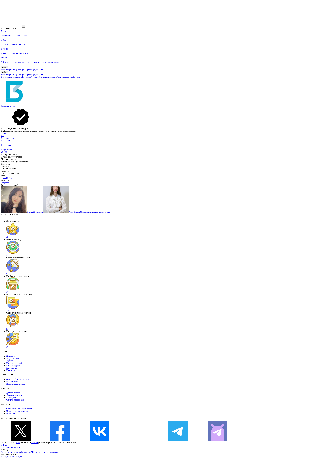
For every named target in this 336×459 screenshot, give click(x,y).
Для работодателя (14, 395)
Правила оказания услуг (17, 411)
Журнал (76, 77)
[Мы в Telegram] (178, 440)
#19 (7, 292)
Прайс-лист (11, 413)
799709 (34, 442)
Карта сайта (11, 368)
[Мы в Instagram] (139, 440)
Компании (52, 77)
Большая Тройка (8, 106)
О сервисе (10, 356)
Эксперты (42, 77)
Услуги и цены (13, 358)
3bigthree (5, 183)
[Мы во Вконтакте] (99, 440)
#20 (7, 237)
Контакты (10, 370)
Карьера (14, 457)
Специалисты (16, 77)
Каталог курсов (13, 365)
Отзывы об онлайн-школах (18, 379)
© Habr (4, 445)
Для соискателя (13, 393)
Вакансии (5, 77)
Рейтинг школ (12, 381)
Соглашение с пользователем (19, 409)
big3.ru (4, 133)
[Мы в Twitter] (20, 440)
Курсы (20, 457)
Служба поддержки (15, 400)
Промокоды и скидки (15, 384)
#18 (7, 329)
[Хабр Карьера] (11, 26)
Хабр (3, 457)
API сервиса (11, 397)
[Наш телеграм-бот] (217, 440)
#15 (7, 255)
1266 (18, 442)
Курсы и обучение (30, 77)
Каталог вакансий (14, 363)
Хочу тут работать (9, 138)
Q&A (8, 457)
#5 (7, 347)
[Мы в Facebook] (60, 440)
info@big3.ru (6, 178)
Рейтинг (60, 77)
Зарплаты (68, 77)
